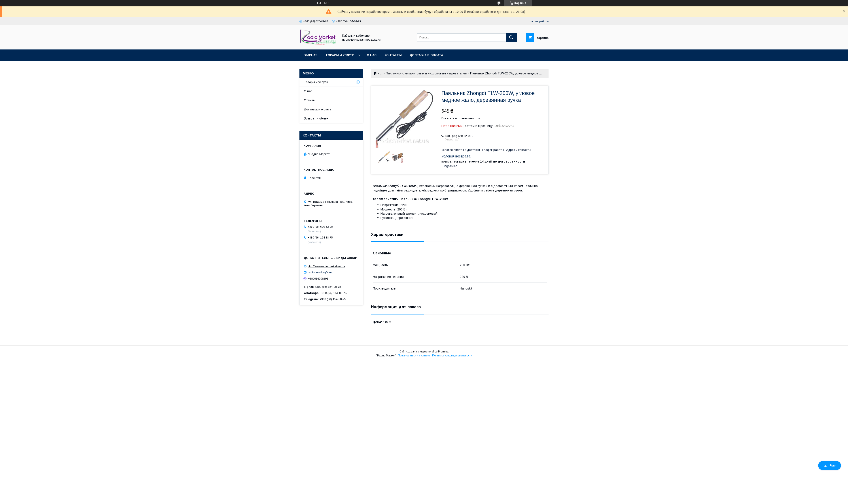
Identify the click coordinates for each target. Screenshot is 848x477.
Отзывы (309, 100)
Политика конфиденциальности (452, 355)
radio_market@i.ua (320, 272)
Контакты (393, 55)
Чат (833, 465)
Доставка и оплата (426, 55)
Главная (310, 55)
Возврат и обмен (316, 118)
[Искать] (511, 37)
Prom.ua (443, 351)
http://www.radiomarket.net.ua (326, 266)
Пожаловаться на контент (414, 355)
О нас (372, 55)
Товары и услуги (340, 55)
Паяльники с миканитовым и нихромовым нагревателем (426, 73)
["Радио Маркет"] (318, 43)
